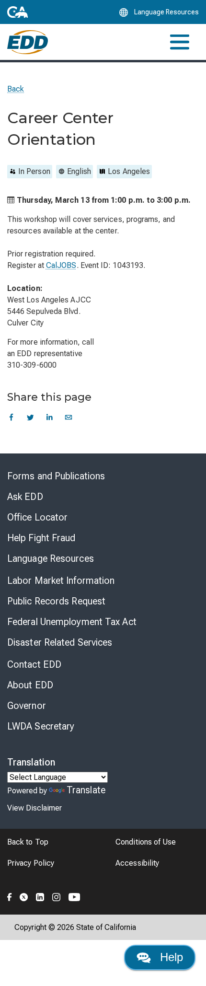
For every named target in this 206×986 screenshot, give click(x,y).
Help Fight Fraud (41, 538)
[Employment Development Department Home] (27, 42)
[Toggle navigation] (179, 42)
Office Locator (37, 517)
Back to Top (27, 842)
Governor (26, 705)
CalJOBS (61, 265)
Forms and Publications (56, 476)
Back (15, 88)
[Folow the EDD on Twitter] (24, 895)
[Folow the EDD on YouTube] (74, 895)
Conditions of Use (145, 842)
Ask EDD (25, 496)
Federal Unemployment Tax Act (72, 621)
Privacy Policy (30, 863)
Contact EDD (34, 664)
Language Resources (50, 558)
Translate (86, 790)
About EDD (30, 685)
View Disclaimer (34, 807)
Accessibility (137, 863)
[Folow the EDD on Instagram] (56, 895)
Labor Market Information (60, 580)
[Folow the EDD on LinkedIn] (40, 895)
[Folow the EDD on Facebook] (9, 895)
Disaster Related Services (60, 642)
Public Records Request (56, 601)
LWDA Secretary (40, 726)
